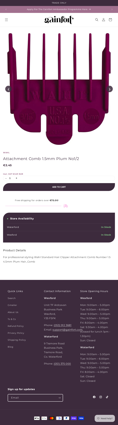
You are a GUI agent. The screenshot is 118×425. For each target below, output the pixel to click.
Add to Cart (59, 187)
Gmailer (12, 305)
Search (12, 298)
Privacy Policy (16, 333)
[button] (6, 19)
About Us (13, 312)
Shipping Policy (17, 340)
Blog (10, 346)
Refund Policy (16, 326)
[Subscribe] (59, 398)
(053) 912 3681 (62, 325)
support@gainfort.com (68, 329)
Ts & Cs (12, 319)
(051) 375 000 (62, 363)
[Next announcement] (112, 9)
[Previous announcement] (6, 9)
